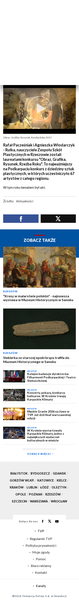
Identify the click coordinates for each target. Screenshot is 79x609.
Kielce (63, 480)
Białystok (20, 473)
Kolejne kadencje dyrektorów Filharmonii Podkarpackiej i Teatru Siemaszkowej (51, 377)
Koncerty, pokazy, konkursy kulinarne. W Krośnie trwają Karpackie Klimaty (46, 396)
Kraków (18, 487)
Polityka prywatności (40, 545)
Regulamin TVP (41, 539)
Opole (21, 494)
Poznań (36, 494)
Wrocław (59, 501)
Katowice (46, 480)
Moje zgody (41, 552)
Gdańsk (60, 473)
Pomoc (41, 559)
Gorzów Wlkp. (23, 480)
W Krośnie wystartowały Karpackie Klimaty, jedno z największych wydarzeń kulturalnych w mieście (45, 435)
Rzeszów (10, 291)
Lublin (33, 487)
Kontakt (41, 572)
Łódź (45, 487)
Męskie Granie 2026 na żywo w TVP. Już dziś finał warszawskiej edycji (49, 415)
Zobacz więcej (39, 453)
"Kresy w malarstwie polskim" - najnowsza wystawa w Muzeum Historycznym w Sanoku (38, 298)
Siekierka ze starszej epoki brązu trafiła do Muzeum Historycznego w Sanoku (36, 359)
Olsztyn (60, 487)
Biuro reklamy (41, 566)
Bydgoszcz (41, 473)
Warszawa (40, 501)
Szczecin (20, 501)
